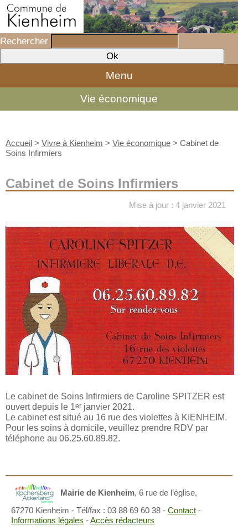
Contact (182, 510)
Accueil (19, 143)
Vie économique (119, 99)
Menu (119, 75)
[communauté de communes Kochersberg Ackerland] (34, 492)
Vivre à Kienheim (72, 143)
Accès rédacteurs (122, 520)
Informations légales (47, 520)
